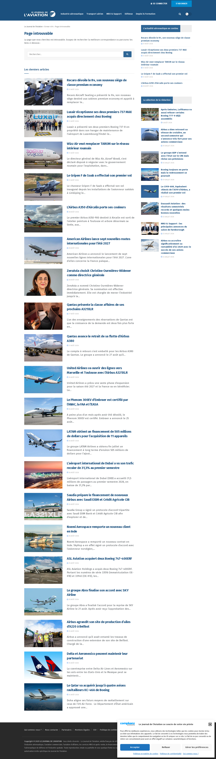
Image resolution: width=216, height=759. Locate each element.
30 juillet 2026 (168, 146)
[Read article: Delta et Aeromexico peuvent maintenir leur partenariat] (43, 665)
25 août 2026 (73, 563)
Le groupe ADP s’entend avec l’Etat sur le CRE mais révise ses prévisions (175, 155)
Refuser (166, 747)
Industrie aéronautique (72, 14)
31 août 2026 (73, 89)
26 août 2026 (73, 377)
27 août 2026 (73, 314)
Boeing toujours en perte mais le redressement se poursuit (174, 172)
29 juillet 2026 (168, 180)
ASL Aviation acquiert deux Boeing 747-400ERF (99, 559)
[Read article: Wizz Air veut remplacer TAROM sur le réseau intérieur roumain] (43, 155)
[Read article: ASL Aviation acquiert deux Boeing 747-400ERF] (43, 570)
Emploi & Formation (145, 14)
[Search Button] (180, 14)
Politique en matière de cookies (145, 754)
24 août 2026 (73, 695)
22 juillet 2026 (168, 257)
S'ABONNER (181, 3)
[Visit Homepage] (40, 14)
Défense (129, 14)
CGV (94, 730)
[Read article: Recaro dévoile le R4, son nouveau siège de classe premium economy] (43, 91)
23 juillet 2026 (168, 217)
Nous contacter (51, 730)
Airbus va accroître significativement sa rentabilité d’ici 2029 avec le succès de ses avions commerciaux (176, 246)
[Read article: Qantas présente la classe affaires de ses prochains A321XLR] (43, 316)
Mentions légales (82, 730)
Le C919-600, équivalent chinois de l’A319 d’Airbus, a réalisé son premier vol (175, 189)
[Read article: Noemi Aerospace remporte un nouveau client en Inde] (43, 538)
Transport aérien (95, 14)
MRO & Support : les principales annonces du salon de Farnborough (174, 226)
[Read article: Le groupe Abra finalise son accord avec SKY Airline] (43, 602)
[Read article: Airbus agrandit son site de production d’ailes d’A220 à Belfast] (43, 633)
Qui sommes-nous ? (191, 754)
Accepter (135, 747)
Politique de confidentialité (170, 754)
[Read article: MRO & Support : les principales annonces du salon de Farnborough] (150, 228)
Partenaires (67, 730)
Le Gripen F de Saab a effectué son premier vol (99, 175)
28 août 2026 (73, 212)
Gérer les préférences (196, 747)
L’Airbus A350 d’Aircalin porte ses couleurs (96, 207)
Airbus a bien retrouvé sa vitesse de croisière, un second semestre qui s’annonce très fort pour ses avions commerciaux (176, 135)
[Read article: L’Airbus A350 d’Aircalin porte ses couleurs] (43, 218)
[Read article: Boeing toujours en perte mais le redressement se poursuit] (150, 174)
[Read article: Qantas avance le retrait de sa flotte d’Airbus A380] (43, 347)
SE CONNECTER (159, 3)
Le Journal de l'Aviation (33, 27)
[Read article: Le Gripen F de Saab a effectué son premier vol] (43, 187)
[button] (210, 724)
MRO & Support (114, 14)
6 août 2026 (167, 123)
